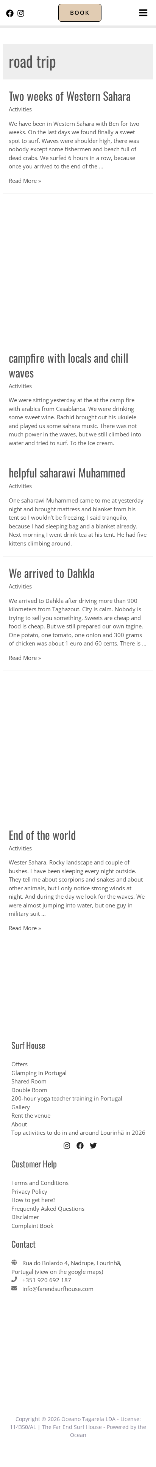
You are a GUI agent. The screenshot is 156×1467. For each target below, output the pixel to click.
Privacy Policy (29, 1191)
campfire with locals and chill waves (68, 365)
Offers (19, 1064)
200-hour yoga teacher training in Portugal (66, 1098)
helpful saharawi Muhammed (67, 472)
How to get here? (33, 1200)
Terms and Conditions (40, 1182)
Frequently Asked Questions (47, 1208)
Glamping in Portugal (39, 1073)
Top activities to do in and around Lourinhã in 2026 (78, 1132)
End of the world (42, 834)
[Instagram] (21, 13)
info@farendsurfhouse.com (58, 1289)
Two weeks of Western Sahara (70, 95)
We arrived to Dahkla (52, 572)
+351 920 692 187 (46, 1280)
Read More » (25, 180)
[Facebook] (10, 13)
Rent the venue (30, 1115)
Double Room (29, 1090)
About (19, 1124)
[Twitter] (93, 1146)
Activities (20, 109)
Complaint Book (32, 1225)
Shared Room (29, 1081)
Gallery (20, 1107)
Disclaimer (25, 1217)
